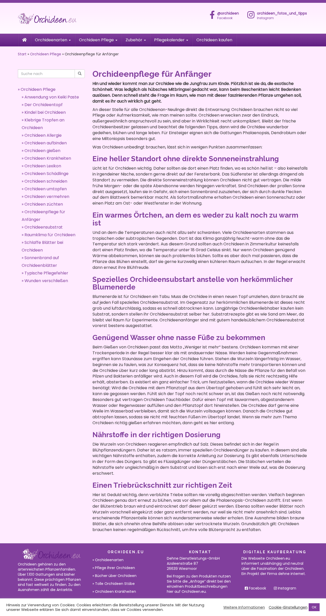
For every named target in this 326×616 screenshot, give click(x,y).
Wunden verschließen (46, 281)
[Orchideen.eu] (64, 18)
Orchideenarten (51, 40)
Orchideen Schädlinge (46, 174)
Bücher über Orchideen (116, 575)
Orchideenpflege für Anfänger (43, 215)
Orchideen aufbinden (45, 143)
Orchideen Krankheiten (47, 158)
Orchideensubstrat (43, 227)
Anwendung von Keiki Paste (51, 97)
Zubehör (134, 40)
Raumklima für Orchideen (49, 235)
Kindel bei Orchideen (45, 112)
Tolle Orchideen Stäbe (115, 583)
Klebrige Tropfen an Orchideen (43, 124)
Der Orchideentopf (43, 105)
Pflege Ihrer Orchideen (115, 567)
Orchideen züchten (43, 204)
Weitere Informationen (244, 607)
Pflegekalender (170, 40)
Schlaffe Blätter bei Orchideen (42, 246)
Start (22, 54)
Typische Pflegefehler (46, 273)
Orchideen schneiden (45, 181)
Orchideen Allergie (43, 135)
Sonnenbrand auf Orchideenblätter (40, 261)
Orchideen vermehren (46, 196)
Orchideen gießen (42, 151)
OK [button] (314, 607)
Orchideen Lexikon (42, 166)
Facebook (228, 15)
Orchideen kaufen (214, 40)
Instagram (286, 588)
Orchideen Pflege (97, 40)
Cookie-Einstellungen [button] (288, 607)
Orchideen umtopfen (45, 189)
